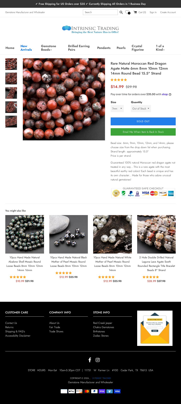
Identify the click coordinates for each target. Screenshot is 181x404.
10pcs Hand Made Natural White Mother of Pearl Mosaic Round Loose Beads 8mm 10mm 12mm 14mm (112, 264)
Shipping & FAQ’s (15, 331)
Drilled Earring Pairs (79, 48)
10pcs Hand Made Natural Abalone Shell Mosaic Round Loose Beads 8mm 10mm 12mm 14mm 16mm (24, 264)
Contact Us (11, 323)
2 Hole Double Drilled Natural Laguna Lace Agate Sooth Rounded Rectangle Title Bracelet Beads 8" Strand (156, 264)
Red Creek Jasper (102, 323)
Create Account (168, 12)
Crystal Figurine (138, 48)
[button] (127, 12)
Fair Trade (54, 327)
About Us (54, 323)
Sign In (153, 12)
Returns (9, 327)
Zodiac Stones (101, 336)
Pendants (103, 48)
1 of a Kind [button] (160, 48)
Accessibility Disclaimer (17, 336)
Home (9, 48)
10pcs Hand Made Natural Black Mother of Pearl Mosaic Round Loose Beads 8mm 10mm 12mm (68, 262)
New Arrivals (26, 48)
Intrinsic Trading (101, 378)
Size (113, 102)
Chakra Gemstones (103, 327)
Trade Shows (56, 331)
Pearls (121, 48)
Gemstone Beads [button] (48, 48)
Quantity (136, 102)
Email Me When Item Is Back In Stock (143, 132)
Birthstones (99, 331)
